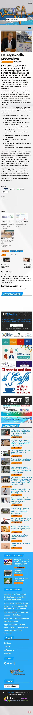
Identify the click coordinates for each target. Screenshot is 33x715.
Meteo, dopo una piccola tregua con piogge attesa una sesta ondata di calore (21, 528)
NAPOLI (13, 251)
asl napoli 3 (10, 255)
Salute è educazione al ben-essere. (21, 579)
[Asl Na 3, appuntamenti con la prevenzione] (22, 216)
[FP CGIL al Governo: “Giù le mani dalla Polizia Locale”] (5, 521)
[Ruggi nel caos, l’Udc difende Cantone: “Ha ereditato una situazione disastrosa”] (5, 500)
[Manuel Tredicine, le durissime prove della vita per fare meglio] (5, 492)
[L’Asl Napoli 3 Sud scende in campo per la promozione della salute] (7, 216)
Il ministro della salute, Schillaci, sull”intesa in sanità (19, 537)
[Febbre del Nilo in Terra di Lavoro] (5, 546)
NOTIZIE (19, 251)
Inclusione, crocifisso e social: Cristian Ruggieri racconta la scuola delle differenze (21, 432)
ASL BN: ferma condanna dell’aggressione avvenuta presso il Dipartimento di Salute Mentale (21, 442)
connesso (10, 289)
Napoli (15, 254)
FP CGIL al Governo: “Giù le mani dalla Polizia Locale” (21, 519)
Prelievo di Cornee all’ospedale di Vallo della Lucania (21, 460)
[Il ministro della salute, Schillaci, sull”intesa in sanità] (5, 537)
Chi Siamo (7, 643)
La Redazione (18, 62)
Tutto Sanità (10, 692)
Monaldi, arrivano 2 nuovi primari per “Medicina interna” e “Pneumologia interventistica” (20, 510)
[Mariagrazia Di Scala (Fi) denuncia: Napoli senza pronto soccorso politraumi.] (8, 562)
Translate (22, 22)
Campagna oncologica (17, 571)
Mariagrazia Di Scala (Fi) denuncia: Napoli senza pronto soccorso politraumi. (21, 562)
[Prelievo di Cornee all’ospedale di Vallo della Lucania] (5, 461)
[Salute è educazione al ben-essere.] (8, 581)
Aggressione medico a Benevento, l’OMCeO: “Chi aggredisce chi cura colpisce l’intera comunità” (21, 469)
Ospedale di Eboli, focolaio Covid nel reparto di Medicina (20, 452)
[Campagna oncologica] (8, 573)
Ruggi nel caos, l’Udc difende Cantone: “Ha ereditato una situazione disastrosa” (21, 500)
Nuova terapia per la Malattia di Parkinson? (27, 266)
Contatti (7, 646)
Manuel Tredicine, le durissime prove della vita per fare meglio (21, 491)
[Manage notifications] (29, 712)
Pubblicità (7, 653)
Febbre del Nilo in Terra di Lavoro (20, 544)
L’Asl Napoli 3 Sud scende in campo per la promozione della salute (7, 223)
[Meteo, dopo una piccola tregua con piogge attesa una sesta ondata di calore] (5, 529)
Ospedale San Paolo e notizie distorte (5, 266)
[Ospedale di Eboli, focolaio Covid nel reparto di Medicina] (5, 453)
